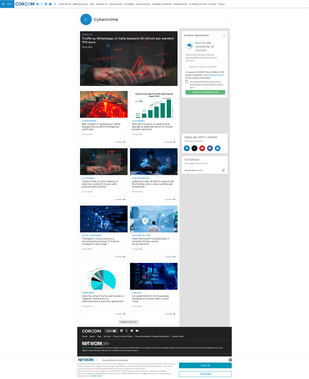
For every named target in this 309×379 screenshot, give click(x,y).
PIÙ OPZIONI (205, 374)
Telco (91, 4)
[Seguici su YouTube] (202, 148)
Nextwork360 (87, 348)
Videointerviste (180, 4)
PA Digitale (129, 4)
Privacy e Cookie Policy (123, 336)
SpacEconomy (115, 4)
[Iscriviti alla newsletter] (218, 148)
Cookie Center (178, 336)
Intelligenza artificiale (162, 4)
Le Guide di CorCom (198, 4)
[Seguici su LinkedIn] (187, 148)
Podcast (212, 4)
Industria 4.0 (102, 4)
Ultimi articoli (65, 4)
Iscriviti (205, 92)
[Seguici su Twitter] (194, 148)
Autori (92, 336)
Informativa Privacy (213, 75)
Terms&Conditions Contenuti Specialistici (152, 336)
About (84, 336)
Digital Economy (80, 4)
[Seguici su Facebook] (210, 148)
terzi (192, 87)
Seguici (110, 331)
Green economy (143, 4)
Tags (99, 336)
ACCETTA (205, 365)
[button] (7, 4)
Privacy (221, 4)
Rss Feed (107, 336)
